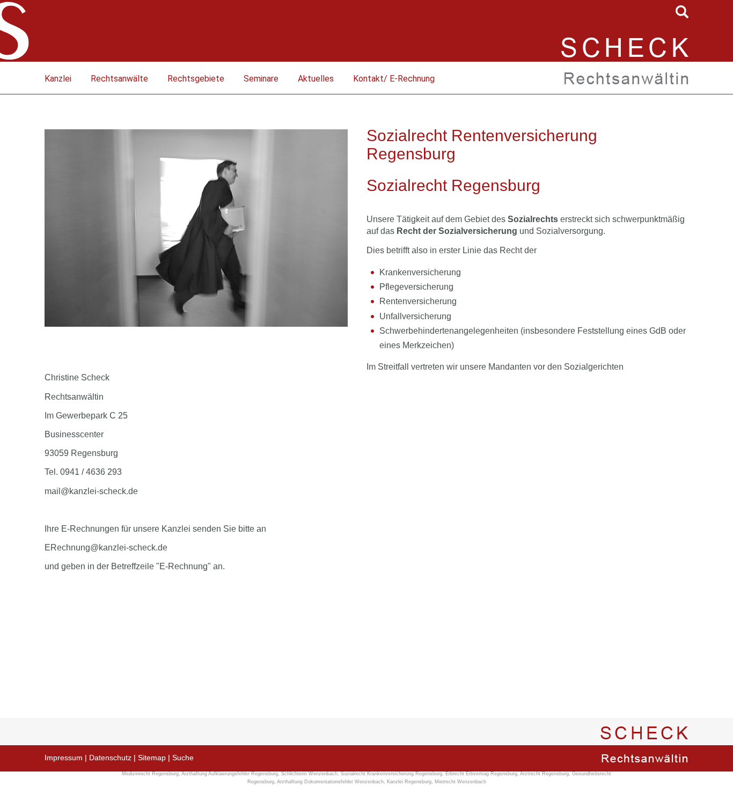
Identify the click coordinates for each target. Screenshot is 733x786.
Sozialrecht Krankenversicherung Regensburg (391, 773)
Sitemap (152, 757)
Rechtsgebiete (195, 79)
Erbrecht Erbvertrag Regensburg (481, 773)
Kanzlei (58, 79)
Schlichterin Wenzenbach (309, 773)
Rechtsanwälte (119, 79)
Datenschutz (110, 757)
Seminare (261, 79)
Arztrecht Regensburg (544, 773)
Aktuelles (316, 79)
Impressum (64, 757)
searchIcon (682, 11)
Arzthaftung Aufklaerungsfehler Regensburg (229, 773)
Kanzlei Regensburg (409, 781)
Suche (183, 757)
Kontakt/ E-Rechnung (394, 79)
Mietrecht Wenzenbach (460, 781)
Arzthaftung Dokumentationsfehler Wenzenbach (330, 781)
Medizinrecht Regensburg (150, 773)
